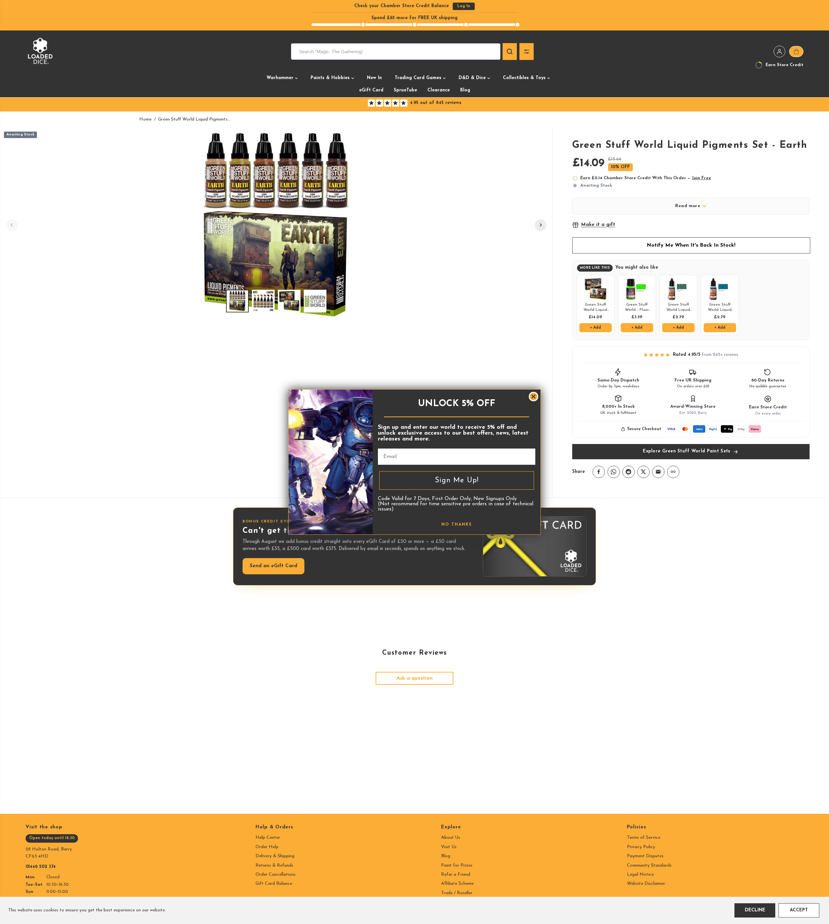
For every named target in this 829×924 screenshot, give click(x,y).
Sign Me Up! (457, 480)
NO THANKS (456, 525)
